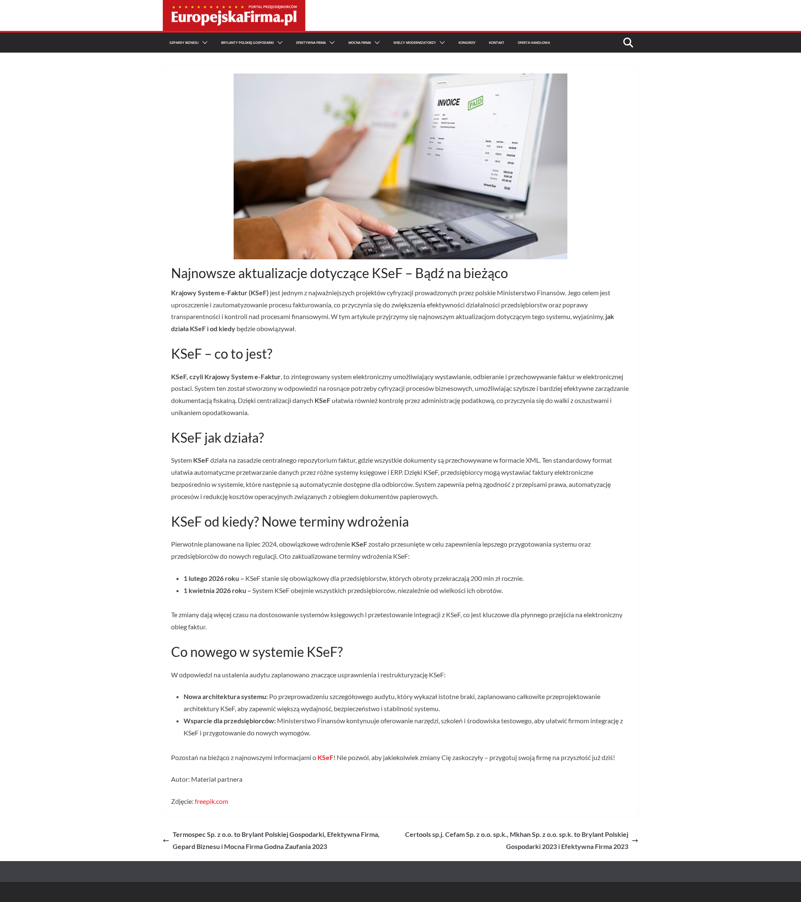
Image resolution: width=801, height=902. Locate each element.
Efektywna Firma (311, 42)
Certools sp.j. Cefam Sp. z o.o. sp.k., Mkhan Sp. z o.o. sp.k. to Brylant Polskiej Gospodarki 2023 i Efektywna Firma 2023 (516, 840)
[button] (203, 42)
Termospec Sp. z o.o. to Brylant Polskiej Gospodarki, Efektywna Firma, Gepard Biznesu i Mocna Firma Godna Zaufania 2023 (276, 840)
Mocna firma (359, 42)
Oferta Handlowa (534, 42)
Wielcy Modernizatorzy (414, 42)
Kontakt (496, 42)
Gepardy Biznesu (184, 42)
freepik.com (211, 801)
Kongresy (467, 42)
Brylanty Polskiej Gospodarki (247, 42)
